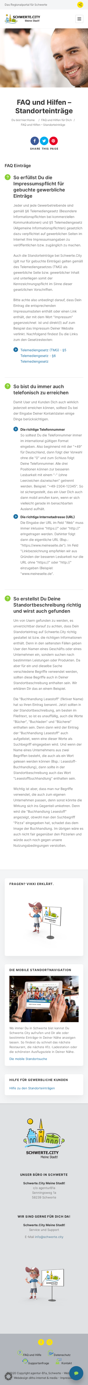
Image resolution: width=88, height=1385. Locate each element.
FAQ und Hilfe (32, 1355)
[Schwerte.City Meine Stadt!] (23, 19)
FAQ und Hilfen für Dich (56, 120)
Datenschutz (62, 1355)
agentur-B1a (39, 1373)
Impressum (67, 1378)
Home (31, 120)
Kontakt (66, 1363)
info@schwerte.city (49, 1237)
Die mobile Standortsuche (28, 1059)
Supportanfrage (38, 1363)
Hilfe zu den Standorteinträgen (32, 1088)
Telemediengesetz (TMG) (39, 350)
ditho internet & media (43, 1378)
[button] (8, 1376)
